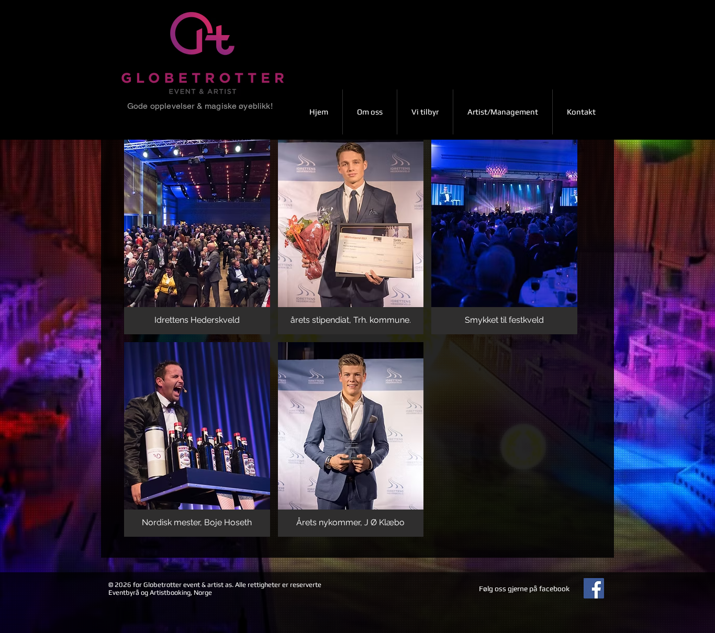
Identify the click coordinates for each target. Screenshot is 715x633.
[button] (197, 237)
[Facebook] (594, 588)
